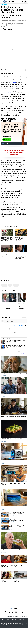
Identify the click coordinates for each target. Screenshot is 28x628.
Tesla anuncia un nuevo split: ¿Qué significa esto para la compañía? (14, 152)
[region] (14, 334)
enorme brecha (7, 92)
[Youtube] (12, 612)
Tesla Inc (13, 82)
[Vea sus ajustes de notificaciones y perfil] (25, 1)
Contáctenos (15, 616)
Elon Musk (16, 285)
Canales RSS (3, 616)
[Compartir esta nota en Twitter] (5, 70)
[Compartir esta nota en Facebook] (2, 70)
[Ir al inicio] (8, 1)
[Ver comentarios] (26, 5)
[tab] (6, 326)
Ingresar (22, 1)
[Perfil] (14, 609)
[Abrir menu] (2, 2)
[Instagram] (16, 612)
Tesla (10, 285)
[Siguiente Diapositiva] (26, 301)
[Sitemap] (22, 612)
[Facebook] (5, 612)
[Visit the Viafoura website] (24, 351)
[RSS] (19, 612)
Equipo (24, 616)
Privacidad (21, 616)
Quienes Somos (9, 616)
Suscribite (6, 139)
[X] (9, 612)
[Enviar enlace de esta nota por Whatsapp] (9, 70)
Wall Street (4, 285)
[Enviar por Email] (12, 70)
